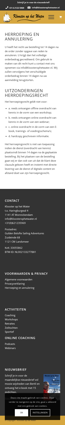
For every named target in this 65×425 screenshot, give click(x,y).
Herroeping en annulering (19, 287)
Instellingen (40, 412)
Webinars (10, 348)
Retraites (10, 323)
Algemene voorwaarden (18, 279)
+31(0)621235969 (15, 223)
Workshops (11, 319)
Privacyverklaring (15, 283)
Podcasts (10, 344)
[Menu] (49, 17)
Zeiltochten (11, 327)
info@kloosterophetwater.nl (46, 7)
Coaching (10, 315)
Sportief (9, 331)
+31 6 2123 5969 (16, 7)
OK (21, 412)
